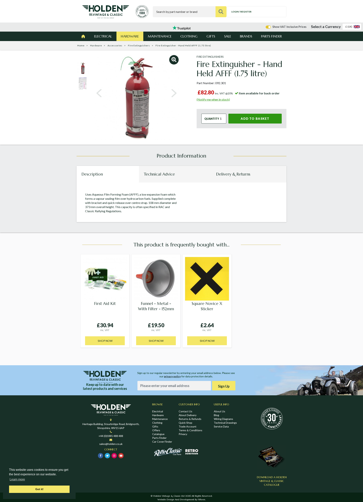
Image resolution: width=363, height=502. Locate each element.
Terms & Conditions (190, 430)
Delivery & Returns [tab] (233, 174)
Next (174, 93)
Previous (99, 93)
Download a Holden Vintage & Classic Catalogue (272, 481)
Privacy (183, 434)
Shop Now (105, 340)
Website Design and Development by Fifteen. (181, 499)
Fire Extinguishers (139, 45)
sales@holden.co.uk (111, 443)
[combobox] (351, 26)
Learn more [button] (17, 479)
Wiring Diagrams (223, 418)
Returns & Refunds (190, 418)
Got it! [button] (39, 489)
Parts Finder (271, 36)
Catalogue (158, 434)
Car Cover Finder (162, 441)
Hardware (130, 36)
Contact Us (185, 411)
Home (81, 45)
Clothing (189, 36)
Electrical (103, 36)
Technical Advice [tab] (159, 174)
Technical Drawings (225, 422)
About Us (219, 411)
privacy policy (172, 376)
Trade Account (187, 426)
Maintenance (159, 36)
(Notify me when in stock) (213, 99)
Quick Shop (185, 422)
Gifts (210, 36)
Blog (216, 415)
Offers (156, 430)
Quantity (211, 118)
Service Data (221, 426)
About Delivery (187, 415)
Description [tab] (92, 174)
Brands (246, 36)
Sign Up (224, 386)
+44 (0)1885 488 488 (111, 436)
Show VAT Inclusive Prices (289, 26)
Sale (227, 36)
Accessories (115, 45)
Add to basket (255, 118)
